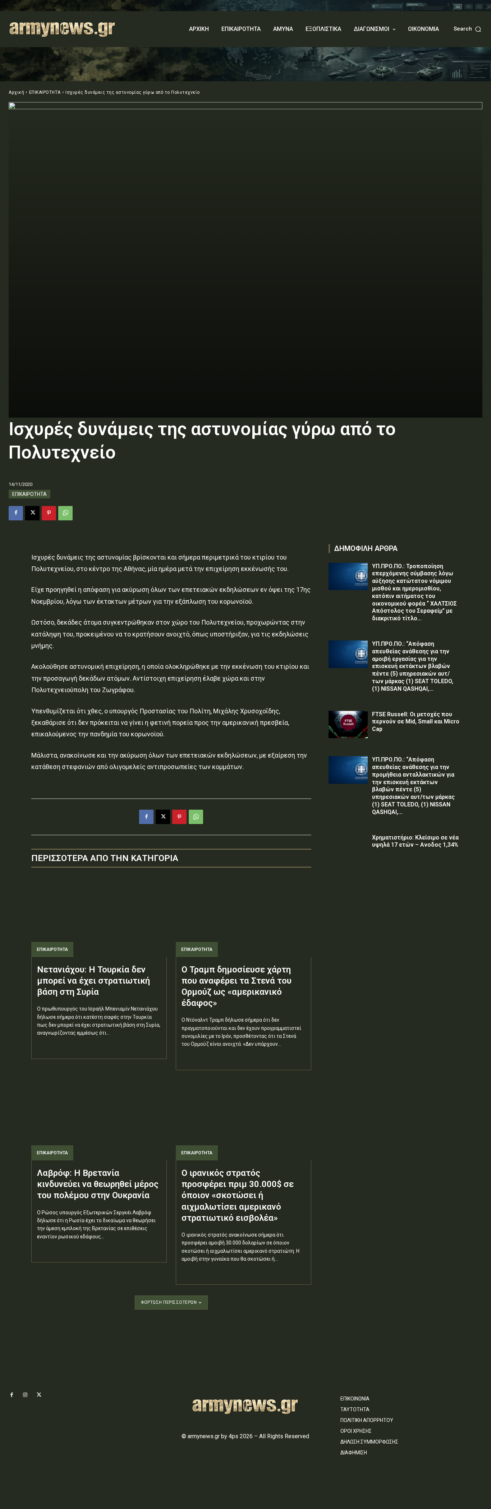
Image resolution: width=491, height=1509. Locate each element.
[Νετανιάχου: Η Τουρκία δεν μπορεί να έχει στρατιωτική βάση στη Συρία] (99, 916)
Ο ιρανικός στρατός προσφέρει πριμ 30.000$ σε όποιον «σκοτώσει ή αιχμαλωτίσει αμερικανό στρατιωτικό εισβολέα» (238, 1195)
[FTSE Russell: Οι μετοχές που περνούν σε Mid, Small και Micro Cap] (348, 725)
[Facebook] (16, 513)
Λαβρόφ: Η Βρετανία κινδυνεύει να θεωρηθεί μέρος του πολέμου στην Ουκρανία (98, 1184)
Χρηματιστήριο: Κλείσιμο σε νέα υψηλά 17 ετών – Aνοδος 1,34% (415, 841)
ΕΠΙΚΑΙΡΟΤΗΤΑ (45, 92)
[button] (468, 29)
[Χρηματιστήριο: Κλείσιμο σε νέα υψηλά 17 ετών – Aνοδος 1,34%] (348, 848)
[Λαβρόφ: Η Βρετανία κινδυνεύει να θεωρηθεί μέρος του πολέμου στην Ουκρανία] (99, 1119)
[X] (32, 513)
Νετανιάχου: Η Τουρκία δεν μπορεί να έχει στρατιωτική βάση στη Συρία (93, 981)
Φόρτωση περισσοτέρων (169, 1302)
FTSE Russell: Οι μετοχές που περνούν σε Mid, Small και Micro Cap (415, 722)
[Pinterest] (49, 513)
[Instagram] (25, 1395)
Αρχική (16, 92)
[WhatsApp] (65, 513)
